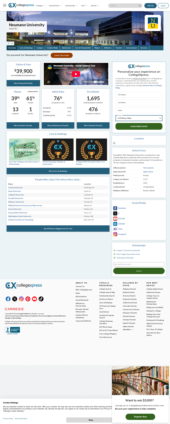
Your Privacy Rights (45, 316)
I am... (120, 115)
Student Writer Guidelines (82, 316)
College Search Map (107, 292)
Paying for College (153, 311)
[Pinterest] (28, 300)
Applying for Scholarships (151, 303)
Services (144, 48)
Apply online (148, 172)
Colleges (39, 5)
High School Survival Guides (154, 325)
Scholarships (70, 5)
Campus (40, 48)
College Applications (154, 289)
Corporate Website (83, 321)
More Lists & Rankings (58, 171)
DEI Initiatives (81, 297)
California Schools (130, 303)
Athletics (107, 48)
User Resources (105, 337)
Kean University (14, 191)
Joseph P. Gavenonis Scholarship (128, 250)
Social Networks (82, 300)
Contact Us (80, 286)
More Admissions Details (58, 125)
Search (139, 271)
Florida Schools (129, 316)
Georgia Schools (129, 320)
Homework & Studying (155, 320)
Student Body (52, 48)
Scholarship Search (106, 296)
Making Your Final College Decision (153, 315)
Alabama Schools (129, 289)
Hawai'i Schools (129, 323)
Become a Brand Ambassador (82, 310)
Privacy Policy (19, 316)
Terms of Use (148, 85)
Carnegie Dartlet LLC (24, 313)
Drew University (14, 209)
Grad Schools (54, 5)
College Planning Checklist (106, 322)
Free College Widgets (108, 334)
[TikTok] (41, 300)
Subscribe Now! (139, 126)
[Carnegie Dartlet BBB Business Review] (12, 334)
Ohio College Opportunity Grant (128, 254)
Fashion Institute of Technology (20, 220)
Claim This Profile (61, 55)
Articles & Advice (106, 299)
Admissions (66, 48)
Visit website (148, 168)
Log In (163, 6)
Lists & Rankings (26, 48)
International (131, 48)
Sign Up (150, 6)
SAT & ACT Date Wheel (108, 330)
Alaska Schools (129, 292)
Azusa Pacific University (17, 213)
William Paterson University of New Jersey (25, 205)
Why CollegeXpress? (84, 290)
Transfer (118, 48)
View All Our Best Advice (153, 334)
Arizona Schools (129, 296)
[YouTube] (34, 300)
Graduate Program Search (106, 316)
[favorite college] (8, 43)
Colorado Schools (130, 306)
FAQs (78, 293)
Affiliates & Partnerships (81, 304)
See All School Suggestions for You (58, 228)
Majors (97, 48)
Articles (94, 5)
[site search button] (140, 5)
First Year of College (154, 329)
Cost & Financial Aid (83, 48)
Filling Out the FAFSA (154, 307)
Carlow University (15, 188)
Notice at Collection (31, 316)
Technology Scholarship (125, 258)
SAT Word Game (105, 327)
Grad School (104, 312)
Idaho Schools (128, 326)
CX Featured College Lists (107, 307)
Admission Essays (153, 292)
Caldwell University (16, 195)
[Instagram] (21, 300)
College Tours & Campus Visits (152, 297)
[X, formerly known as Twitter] (15, 300)
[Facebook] (8, 300)
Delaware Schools (130, 313)
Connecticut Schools (131, 309)
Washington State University (19, 216)
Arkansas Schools (130, 299)
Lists (83, 5)
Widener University (16, 202)
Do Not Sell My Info (59, 316)
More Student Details (23, 125)
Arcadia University (15, 198)
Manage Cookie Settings (13, 318)
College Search (105, 289)
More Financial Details (23, 83)
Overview (12, 48)
